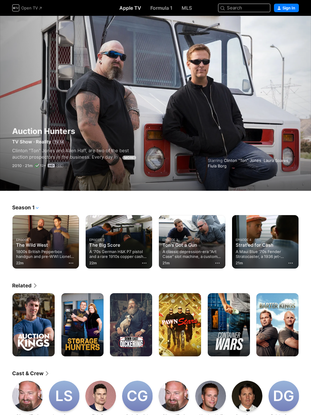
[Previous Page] (6, 240)
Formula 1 (161, 8)
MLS (187, 8)
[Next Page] (305, 240)
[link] (25, 285)
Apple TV (130, 8)
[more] (71, 263)
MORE (129, 158)
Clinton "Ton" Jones (242, 160)
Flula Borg (217, 165)
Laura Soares (276, 160)
